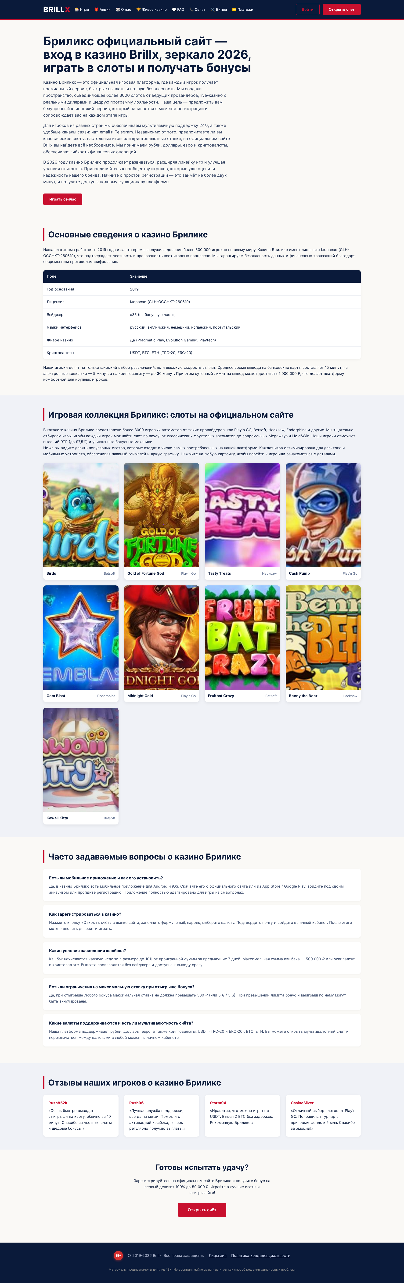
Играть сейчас (62, 199)
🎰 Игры (82, 9)
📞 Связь (197, 9)
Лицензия (218, 1255)
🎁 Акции (102, 9)
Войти (308, 9)
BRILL (57, 9)
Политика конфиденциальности (260, 1255)
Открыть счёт (342, 9)
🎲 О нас (123, 9)
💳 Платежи (242, 9)
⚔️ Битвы (219, 9)
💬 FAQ (178, 9)
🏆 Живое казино (151, 9)
